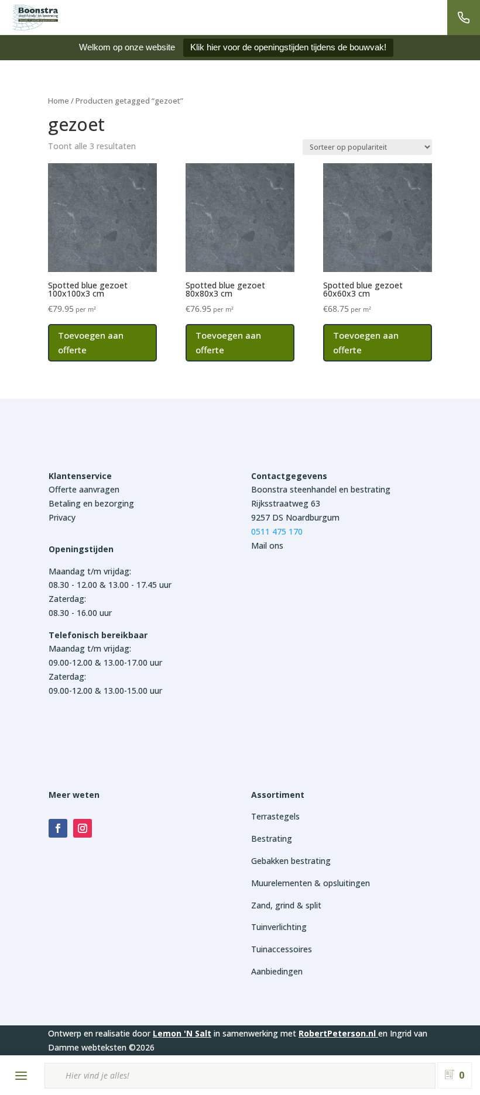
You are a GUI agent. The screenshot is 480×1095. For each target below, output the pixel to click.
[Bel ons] (463, 17)
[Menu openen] (21, 1076)
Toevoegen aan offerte (91, 342)
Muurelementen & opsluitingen (310, 883)
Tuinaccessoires (281, 949)
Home (58, 100)
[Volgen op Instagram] (82, 828)
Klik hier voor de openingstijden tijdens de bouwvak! (288, 47)
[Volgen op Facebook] (58, 828)
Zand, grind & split (286, 905)
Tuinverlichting (279, 926)
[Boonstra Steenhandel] (35, 17)
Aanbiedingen (277, 971)
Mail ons (267, 545)
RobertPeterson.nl (337, 1033)
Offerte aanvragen (84, 489)
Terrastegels (275, 816)
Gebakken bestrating (291, 860)
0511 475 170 (277, 531)
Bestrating (271, 838)
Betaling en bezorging (91, 503)
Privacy (62, 517)
